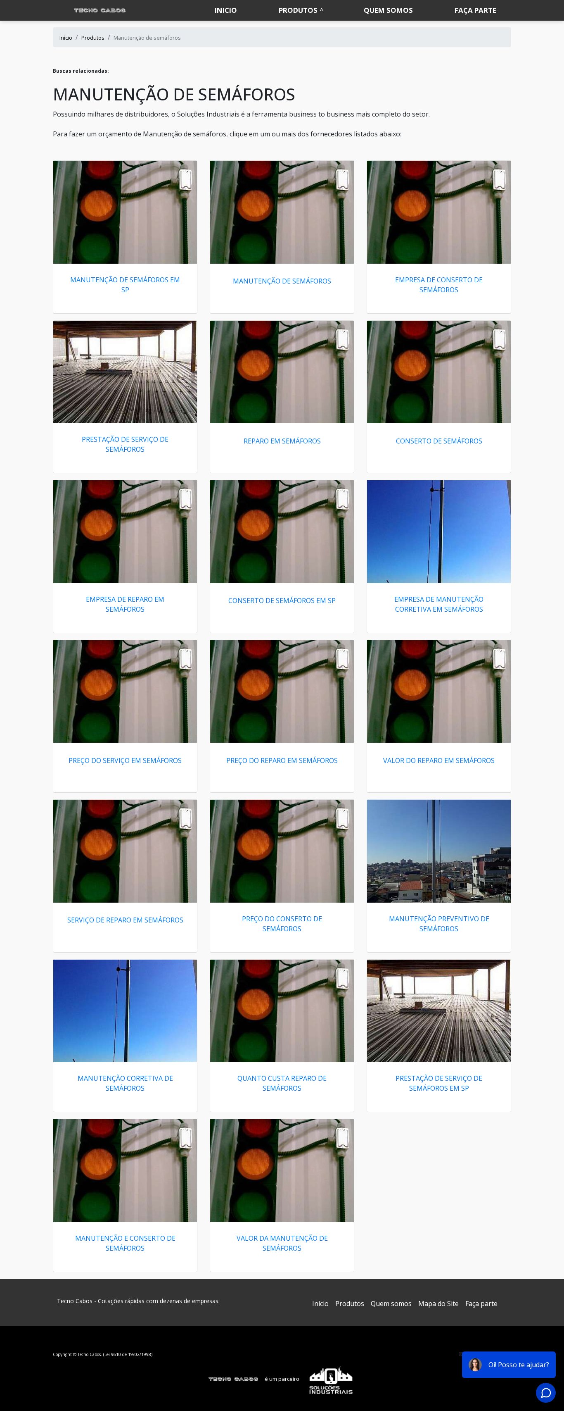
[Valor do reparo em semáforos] (439, 691)
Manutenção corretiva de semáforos (125, 1083)
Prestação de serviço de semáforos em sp (439, 1083)
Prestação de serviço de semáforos (125, 444)
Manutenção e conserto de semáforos (125, 1243)
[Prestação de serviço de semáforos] (125, 372)
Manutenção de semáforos (282, 281)
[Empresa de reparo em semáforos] (125, 531)
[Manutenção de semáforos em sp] (125, 212)
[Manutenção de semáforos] (282, 212)
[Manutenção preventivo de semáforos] (439, 851)
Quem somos (388, 10)
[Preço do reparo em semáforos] (282, 691)
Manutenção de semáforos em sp (125, 284)
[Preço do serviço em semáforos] (125, 691)
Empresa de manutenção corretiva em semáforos (438, 604)
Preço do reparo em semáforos (282, 760)
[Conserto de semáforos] (439, 372)
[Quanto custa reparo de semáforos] (282, 1011)
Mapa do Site (438, 1303)
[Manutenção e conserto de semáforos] (125, 1170)
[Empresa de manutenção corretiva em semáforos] (439, 531)
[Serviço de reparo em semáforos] (125, 851)
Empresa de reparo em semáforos (125, 604)
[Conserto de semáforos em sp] (282, 531)
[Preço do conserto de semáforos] (282, 851)
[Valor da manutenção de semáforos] (282, 1170)
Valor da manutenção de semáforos (282, 1243)
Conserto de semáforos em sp (282, 600)
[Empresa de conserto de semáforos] (439, 212)
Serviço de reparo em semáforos (125, 920)
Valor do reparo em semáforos (439, 760)
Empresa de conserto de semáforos (439, 284)
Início (320, 1303)
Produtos (298, 10)
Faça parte (475, 10)
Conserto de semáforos (439, 441)
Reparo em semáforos (282, 441)
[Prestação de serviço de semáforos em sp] (439, 1011)
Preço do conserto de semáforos (282, 923)
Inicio (226, 10)
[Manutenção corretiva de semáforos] (125, 1011)
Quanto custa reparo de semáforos (282, 1083)
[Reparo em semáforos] (282, 372)
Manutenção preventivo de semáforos (439, 923)
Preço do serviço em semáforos (125, 760)
